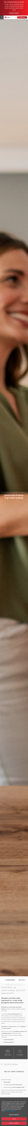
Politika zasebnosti (10, 1110)
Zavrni (14, 1119)
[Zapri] (26, 1099)
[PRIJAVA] (15, 17)
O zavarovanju (10, 980)
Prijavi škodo (14, 13)
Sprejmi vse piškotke (14, 1123)
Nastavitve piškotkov (14, 1114)
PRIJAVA (15, 17)
